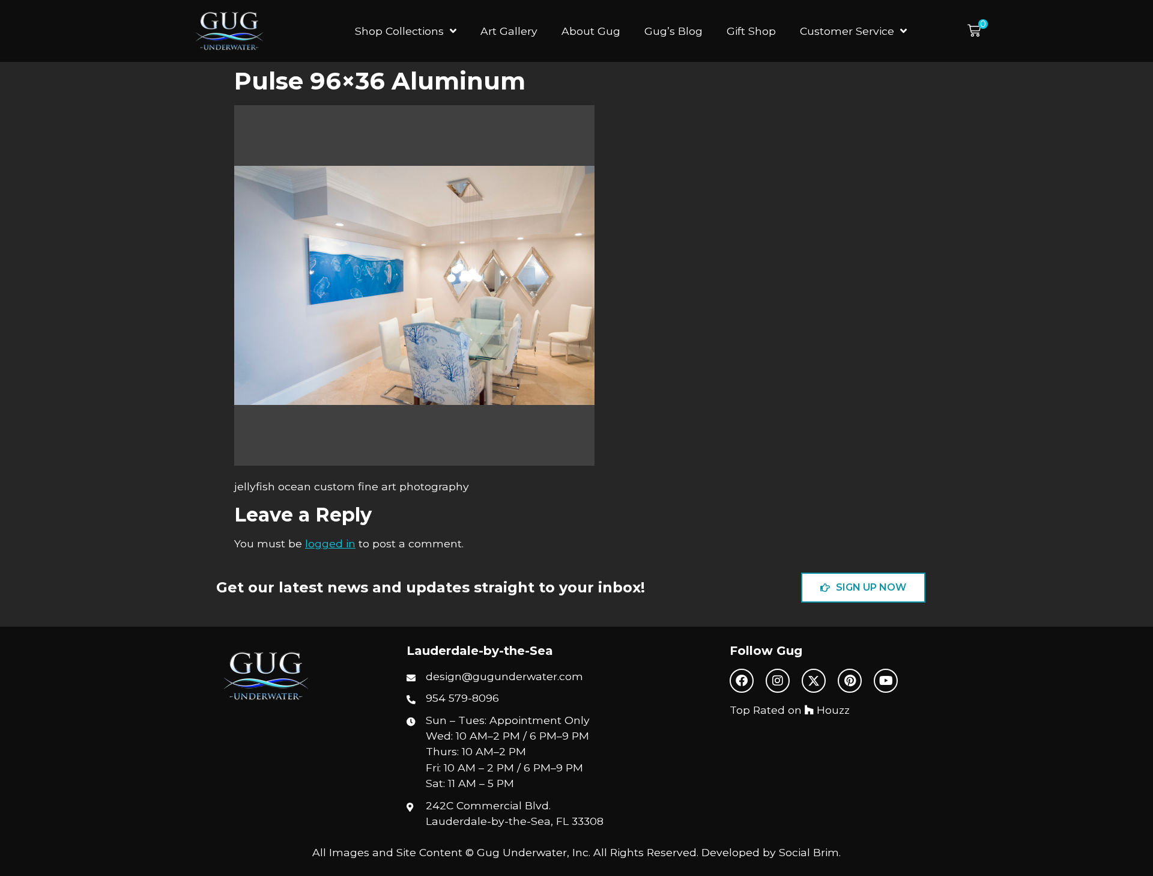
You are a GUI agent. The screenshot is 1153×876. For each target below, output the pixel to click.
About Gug (590, 31)
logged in (330, 543)
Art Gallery (508, 31)
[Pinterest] (850, 681)
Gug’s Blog (673, 31)
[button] (978, 31)
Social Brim (809, 852)
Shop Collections (399, 31)
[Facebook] (742, 681)
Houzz (832, 710)
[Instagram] (778, 681)
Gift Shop (751, 31)
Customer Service (847, 31)
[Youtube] (886, 681)
